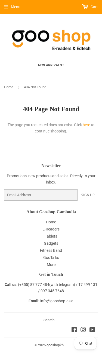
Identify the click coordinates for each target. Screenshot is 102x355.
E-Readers (51, 229)
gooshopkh (55, 345)
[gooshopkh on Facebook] (74, 330)
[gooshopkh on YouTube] (92, 330)
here (86, 125)
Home (8, 87)
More (51, 264)
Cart (94, 7)
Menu (15, 7)
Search (49, 320)
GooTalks (51, 257)
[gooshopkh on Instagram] (83, 330)
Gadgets (51, 243)
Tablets (51, 236)
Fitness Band (51, 250)
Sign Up (87, 195)
